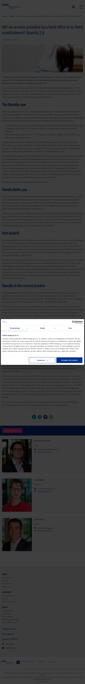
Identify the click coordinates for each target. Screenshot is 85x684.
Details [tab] (42, 328)
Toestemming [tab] (15, 328)
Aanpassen (41, 360)
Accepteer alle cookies (69, 360)
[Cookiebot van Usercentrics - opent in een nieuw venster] (73, 322)
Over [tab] (70, 328)
